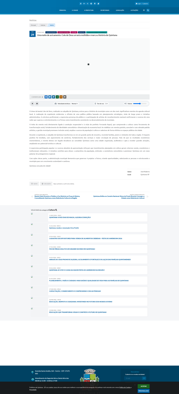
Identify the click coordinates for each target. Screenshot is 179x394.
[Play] (32, 104)
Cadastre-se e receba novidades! (135, 374)
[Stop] (37, 104)
